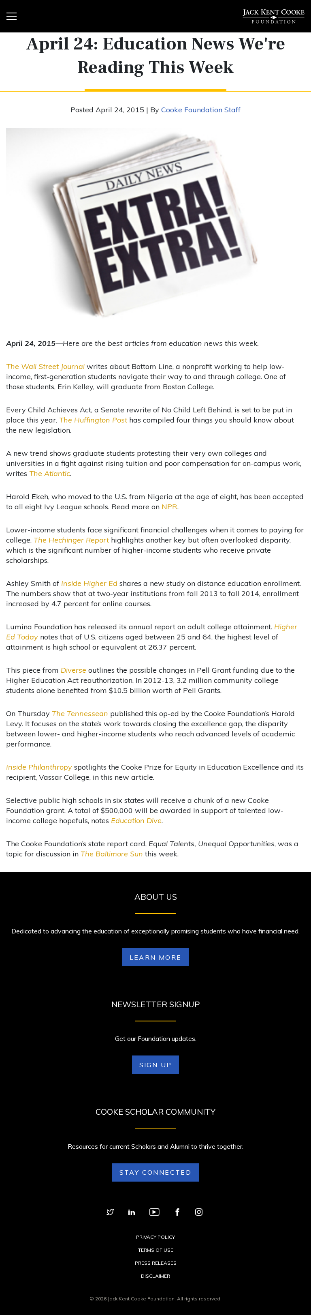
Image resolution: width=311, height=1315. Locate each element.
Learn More (156, 957)
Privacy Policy (155, 1237)
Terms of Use (155, 1250)
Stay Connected (155, 1172)
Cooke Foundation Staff (201, 109)
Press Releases (156, 1263)
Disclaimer (155, 1276)
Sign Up (155, 1065)
